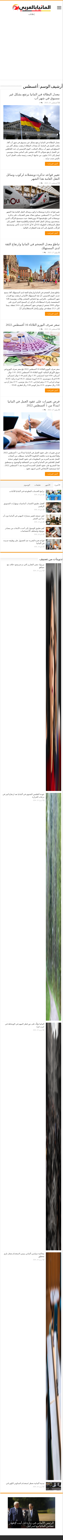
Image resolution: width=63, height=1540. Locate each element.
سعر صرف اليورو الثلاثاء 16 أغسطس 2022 (33, 324)
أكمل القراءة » (52, 164)
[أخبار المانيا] (31, 7)
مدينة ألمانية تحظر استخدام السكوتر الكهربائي (25, 1483)
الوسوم (27, 485)
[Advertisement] (31, 45)
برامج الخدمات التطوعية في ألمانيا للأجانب (26, 491)
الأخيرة (57, 485)
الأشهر (47, 485)
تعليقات (37, 485)
